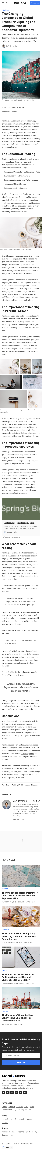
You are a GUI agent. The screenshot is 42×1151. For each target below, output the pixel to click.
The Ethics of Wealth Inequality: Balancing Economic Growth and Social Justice (19, 936)
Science (5, 1135)
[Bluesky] (16, 1092)
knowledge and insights (29, 325)
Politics (5, 10)
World (20, 785)
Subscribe (35, 3)
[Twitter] (34, 801)
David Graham (12, 46)
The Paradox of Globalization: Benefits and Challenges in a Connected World (17, 1018)
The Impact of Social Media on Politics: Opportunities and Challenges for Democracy (18, 977)
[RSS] (25, 1092)
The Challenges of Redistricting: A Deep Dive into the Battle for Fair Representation (20, 895)
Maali (9, 1144)
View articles (18, 819)
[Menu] (3, 3)
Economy (26, 785)
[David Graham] (4, 46)
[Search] (7, 3)
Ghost (25, 1144)
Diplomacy (35, 785)
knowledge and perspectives (13, 567)
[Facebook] (36, 801)
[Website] (39, 801)
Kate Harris (6, 943)
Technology (23, 1132)
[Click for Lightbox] (21, 232)
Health (12, 1135)
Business (12, 1132)
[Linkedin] (12, 1092)
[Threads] (20, 1092)
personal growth (27, 754)
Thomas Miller (18, 902)
